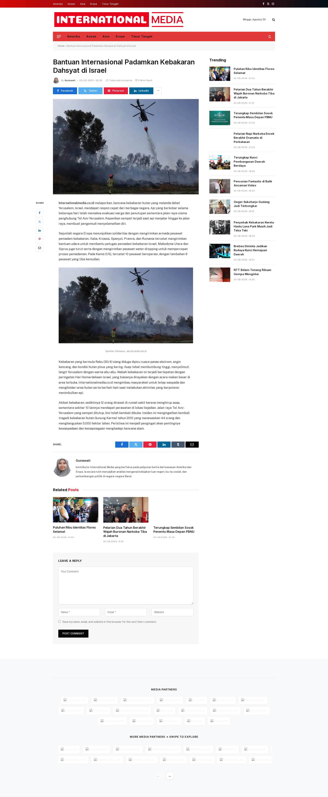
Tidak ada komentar (120, 80)
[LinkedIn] (39, 230)
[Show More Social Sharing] (158, 90)
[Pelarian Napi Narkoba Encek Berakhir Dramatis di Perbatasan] (219, 138)
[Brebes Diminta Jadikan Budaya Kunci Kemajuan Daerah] (219, 251)
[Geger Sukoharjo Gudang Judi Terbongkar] (219, 206)
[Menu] (59, 36)
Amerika (58, 3)
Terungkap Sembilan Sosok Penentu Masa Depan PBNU (173, 530)
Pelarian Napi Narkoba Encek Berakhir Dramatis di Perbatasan (254, 138)
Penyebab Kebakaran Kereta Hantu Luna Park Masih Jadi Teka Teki (254, 226)
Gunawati (70, 80)
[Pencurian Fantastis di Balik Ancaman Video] (219, 186)
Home (61, 45)
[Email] (39, 247)
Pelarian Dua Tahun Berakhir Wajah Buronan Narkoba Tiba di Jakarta (125, 532)
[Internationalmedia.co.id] (119, 19)
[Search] (273, 19)
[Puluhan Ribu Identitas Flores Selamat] (75, 509)
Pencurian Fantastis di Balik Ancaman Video (253, 183)
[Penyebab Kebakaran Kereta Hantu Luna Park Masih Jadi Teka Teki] (219, 227)
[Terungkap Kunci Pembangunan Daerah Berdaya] (219, 162)
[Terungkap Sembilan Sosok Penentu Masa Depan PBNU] (176, 509)
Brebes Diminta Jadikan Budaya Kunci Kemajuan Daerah (250, 250)
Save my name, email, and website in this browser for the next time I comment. (109, 621)
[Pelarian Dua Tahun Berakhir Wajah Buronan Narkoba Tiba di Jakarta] (126, 509)
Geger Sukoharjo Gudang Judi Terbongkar (252, 204)
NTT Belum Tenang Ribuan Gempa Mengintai (252, 272)
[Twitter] (39, 221)
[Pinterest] (39, 239)
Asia (82, 3)
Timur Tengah (110, 3)
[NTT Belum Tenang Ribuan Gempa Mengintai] (219, 275)
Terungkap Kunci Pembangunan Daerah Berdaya (249, 161)
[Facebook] (39, 212)
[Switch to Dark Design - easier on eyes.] (269, 36)
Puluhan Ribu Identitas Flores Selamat (74, 529)
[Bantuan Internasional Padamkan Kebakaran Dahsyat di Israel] (126, 146)
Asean (71, 3)
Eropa (93, 3)
